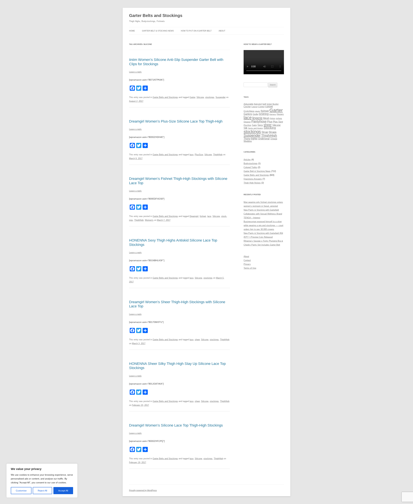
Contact (247, 260)
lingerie (257, 118)
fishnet (203, 216)
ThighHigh (217, 154)
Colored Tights (250, 167)
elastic (257, 111)
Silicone (200, 97)
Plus (269, 121)
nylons (279, 118)
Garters (248, 114)
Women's (149, 220)
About (222, 31)
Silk (245, 128)
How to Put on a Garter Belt (196, 31)
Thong (247, 138)
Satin (254, 125)
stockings (209, 97)
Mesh (266, 118)
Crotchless (249, 111)
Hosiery (280, 114)
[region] (41, 481)
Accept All (63, 490)
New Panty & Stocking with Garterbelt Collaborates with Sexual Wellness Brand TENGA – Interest (263, 214)
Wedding (248, 141)
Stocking (270, 127)
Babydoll (258, 104)
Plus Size (278, 121)
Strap (265, 132)
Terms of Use (250, 268)
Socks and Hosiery (255, 128)
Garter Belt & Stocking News (158, 31)
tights (254, 138)
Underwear (264, 138)
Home (132, 31)
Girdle (255, 114)
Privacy (247, 264)
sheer (197, 339)
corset (269, 106)
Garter (192, 97)
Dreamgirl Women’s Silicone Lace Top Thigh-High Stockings (176, 425)
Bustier (275, 104)
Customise (21, 490)
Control (261, 107)
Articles (247, 159)
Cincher (247, 106)
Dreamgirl (194, 216)
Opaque (247, 122)
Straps (273, 132)
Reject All (42, 490)
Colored (254, 107)
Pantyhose (259, 121)
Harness (272, 114)
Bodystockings (250, 163)
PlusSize (199, 154)
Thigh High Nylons (252, 183)
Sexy (260, 125)
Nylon (272, 118)
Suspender (221, 97)
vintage (273, 139)
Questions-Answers (253, 179)
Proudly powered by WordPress (143, 490)
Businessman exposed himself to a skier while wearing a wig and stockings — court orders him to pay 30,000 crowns (263, 225)
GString (264, 114)
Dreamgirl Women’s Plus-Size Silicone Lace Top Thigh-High (175, 121)
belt (264, 104)
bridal (269, 104)
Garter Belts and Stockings (155, 15)
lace (191, 154)
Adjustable (248, 104)
